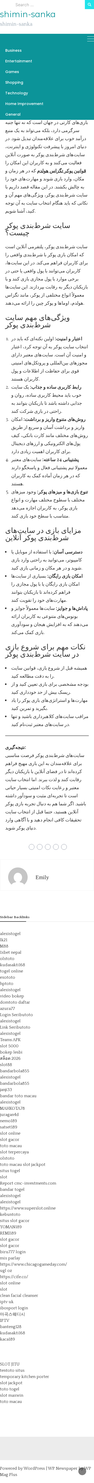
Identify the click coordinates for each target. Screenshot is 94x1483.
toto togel (9, 1389)
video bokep (12, 996)
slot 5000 (9, 1046)
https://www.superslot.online (28, 1208)
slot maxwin (11, 1395)
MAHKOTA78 (12, 1108)
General (13, 114)
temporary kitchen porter (24, 1376)
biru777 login (13, 1252)
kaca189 (7, 1339)
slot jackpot (34, 1164)
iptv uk (7, 1301)
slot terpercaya (14, 1152)
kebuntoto (10, 1214)
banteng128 (10, 1326)
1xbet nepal (10, 952)
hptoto (6, 983)
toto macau (11, 1146)
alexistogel (10, 933)
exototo (7, 977)
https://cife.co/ (14, 1277)
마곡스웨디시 (12, 1314)
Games (12, 71)
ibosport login (14, 1308)
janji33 (6, 1089)
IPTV (4, 1320)
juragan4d (9, 1114)
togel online (11, 971)
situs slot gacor (15, 1220)
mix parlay (10, 1258)
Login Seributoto (16, 1014)
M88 (4, 946)
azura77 (7, 1008)
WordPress (34, 1468)
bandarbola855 (14, 1071)
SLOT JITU (10, 1364)
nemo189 (8, 1121)
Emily (42, 877)
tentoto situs (12, 1370)
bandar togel (12, 1189)
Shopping (14, 82)
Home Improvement (24, 103)
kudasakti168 (12, 965)
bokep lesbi (11, 1052)
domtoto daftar (15, 1002)
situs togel (10, 1170)
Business (13, 50)
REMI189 (8, 1233)
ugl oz (6, 1270)
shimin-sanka (28, 14)
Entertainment (18, 61)
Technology (16, 93)
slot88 (6, 1064)
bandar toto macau (18, 1096)
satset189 (8, 1127)
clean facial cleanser (19, 1295)
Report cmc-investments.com (28, 1183)
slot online (10, 1133)
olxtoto (7, 958)
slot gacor (9, 1139)
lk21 (3, 940)
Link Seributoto (15, 1027)
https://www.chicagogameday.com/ (33, 1264)
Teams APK (10, 1039)
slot (3, 1177)
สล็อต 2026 (10, 1058)
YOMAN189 (11, 1227)
